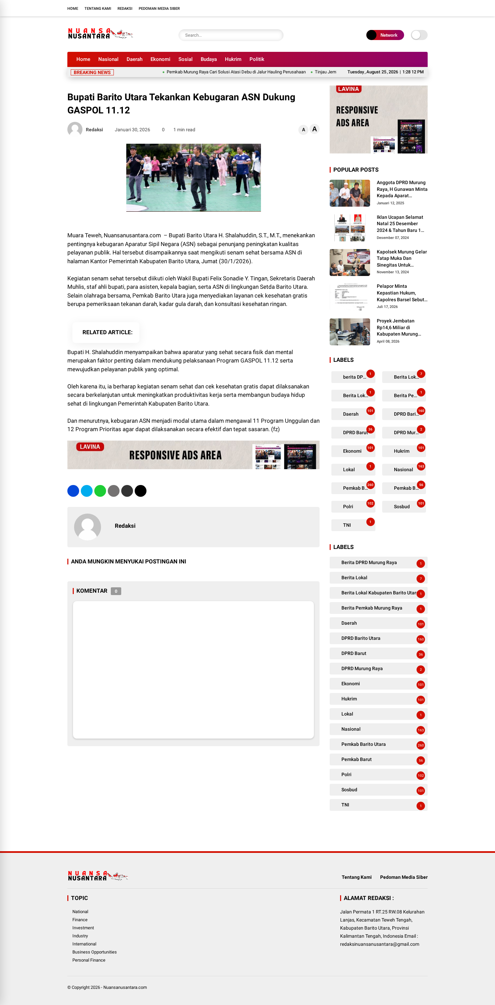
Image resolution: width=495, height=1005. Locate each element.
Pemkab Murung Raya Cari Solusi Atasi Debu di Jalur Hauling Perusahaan (216, 71)
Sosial (185, 59)
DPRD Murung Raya (409, 431)
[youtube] (414, 8)
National (80, 911)
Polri (357, 505)
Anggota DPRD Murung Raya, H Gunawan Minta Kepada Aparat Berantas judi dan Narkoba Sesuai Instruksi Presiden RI (402, 189)
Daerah (134, 59)
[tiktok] (424, 8)
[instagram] (404, 8)
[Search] (276, 35)
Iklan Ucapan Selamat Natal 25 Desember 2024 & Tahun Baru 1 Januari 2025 (400, 224)
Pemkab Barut (408, 487)
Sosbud (408, 505)
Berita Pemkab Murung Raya (409, 394)
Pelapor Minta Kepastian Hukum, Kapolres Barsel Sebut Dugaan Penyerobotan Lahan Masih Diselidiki (401, 293)
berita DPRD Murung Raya (358, 376)
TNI (356, 524)
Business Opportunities (94, 952)
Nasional (108, 59)
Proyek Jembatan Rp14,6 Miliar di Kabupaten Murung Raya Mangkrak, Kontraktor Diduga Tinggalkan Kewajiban (401, 328)
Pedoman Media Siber (159, 8)
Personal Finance (88, 960)
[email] (127, 491)
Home (72, 8)
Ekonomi (160, 59)
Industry (80, 935)
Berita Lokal (407, 376)
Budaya (209, 59)
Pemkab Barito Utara (358, 487)
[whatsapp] (100, 491)
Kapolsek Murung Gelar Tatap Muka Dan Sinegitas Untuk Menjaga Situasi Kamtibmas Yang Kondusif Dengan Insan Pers (402, 259)
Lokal (356, 468)
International (84, 943)
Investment (83, 927)
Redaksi (125, 8)
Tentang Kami (98, 8)
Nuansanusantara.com (125, 987)
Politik (257, 59)
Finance (80, 919)
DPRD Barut (357, 431)
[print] (114, 491)
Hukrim (233, 59)
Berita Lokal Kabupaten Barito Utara (358, 394)
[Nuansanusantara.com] (100, 43)
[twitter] (394, 8)
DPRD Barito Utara (409, 413)
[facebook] (384, 8)
